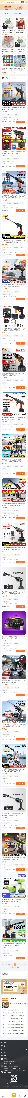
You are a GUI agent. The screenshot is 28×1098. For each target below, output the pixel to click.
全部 (15, 78)
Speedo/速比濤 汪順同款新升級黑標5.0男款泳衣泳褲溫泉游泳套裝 (14, 1022)
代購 (23, 2)
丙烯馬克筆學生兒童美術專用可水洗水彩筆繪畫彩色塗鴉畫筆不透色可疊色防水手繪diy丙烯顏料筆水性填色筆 (14, 1024)
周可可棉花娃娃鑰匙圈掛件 (9, 1010)
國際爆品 (16, 13)
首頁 (9, 964)
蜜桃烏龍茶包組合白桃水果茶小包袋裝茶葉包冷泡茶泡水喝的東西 (14, 1033)
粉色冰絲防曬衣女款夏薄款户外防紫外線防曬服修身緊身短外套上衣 (14, 1030)
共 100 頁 (17, 967)
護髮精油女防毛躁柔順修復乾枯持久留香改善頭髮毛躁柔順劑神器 (14, 1016)
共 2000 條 (4, 964)
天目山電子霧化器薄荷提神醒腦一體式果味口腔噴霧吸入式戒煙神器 (14, 1019)
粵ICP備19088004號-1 (23, 1087)
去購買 (20, 121)
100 (25, 964)
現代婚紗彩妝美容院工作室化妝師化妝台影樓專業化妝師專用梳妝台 (14, 1013)
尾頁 (13, 967)
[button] (24, 13)
